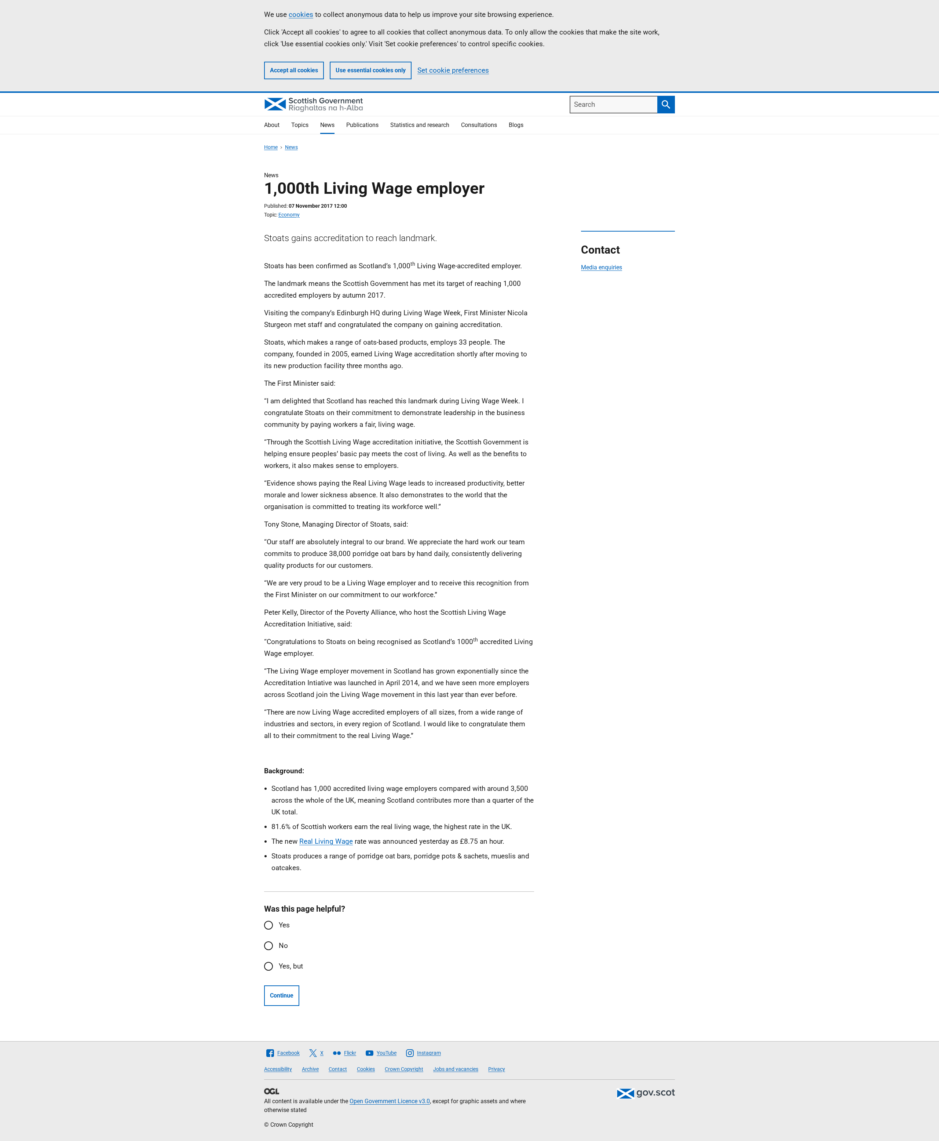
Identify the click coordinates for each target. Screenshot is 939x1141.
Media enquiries (601, 267)
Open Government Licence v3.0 (390, 1101)
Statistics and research (419, 124)
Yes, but (291, 966)
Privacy (496, 1069)
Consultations (479, 124)
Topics (299, 124)
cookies (301, 14)
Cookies (366, 1069)
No (283, 945)
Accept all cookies (294, 70)
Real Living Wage (326, 841)
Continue (281, 995)
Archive (310, 1069)
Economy (289, 215)
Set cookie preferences (453, 70)
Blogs (516, 124)
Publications (362, 124)
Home (271, 147)
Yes (284, 925)
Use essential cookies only (371, 70)
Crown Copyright (404, 1069)
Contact (338, 1069)
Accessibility (278, 1069)
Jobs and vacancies (455, 1069)
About (271, 124)
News (327, 124)
